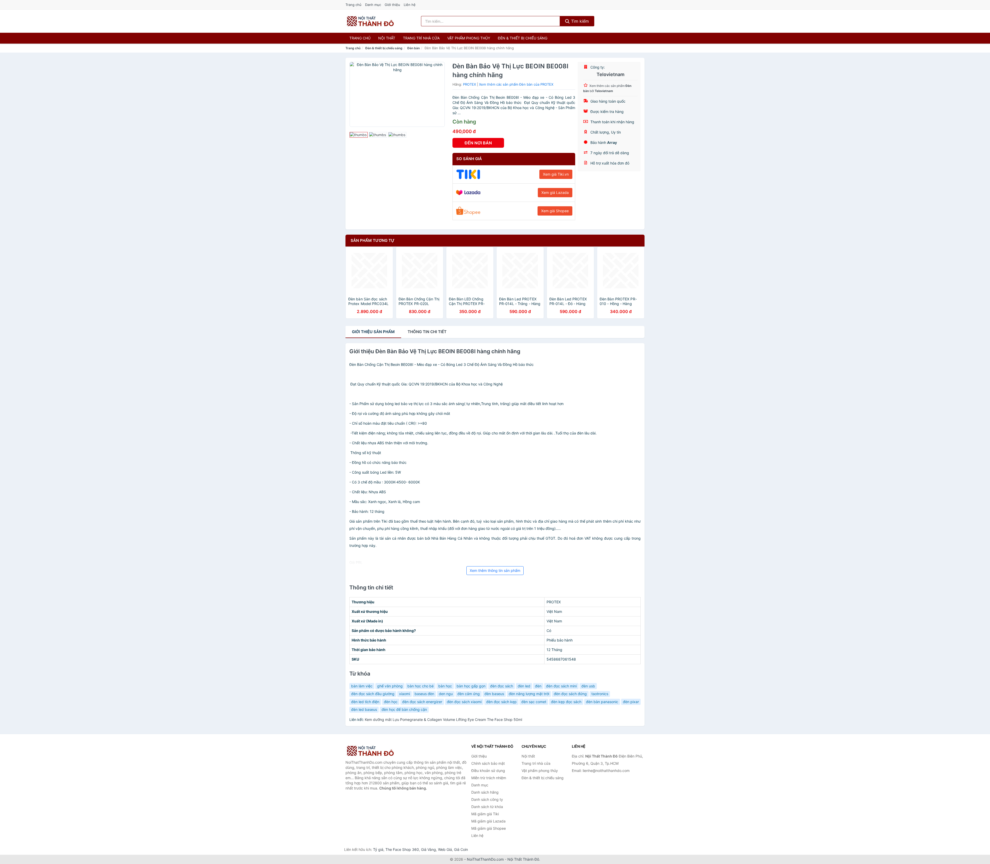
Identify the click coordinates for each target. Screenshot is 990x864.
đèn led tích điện (365, 702)
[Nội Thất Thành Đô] (371, 750)
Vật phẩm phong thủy (468, 38)
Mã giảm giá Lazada (488, 821)
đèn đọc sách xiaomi (464, 702)
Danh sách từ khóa (487, 806)
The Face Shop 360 (402, 849)
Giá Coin (461, 849)
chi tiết (427, 331)
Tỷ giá (378, 849)
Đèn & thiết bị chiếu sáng (522, 38)
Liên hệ (410, 5)
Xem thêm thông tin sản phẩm (495, 570)
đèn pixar (631, 702)
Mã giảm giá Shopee (488, 828)
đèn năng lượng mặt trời (529, 694)
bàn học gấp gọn (471, 686)
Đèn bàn (413, 48)
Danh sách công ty (487, 799)
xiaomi (404, 694)
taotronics (599, 694)
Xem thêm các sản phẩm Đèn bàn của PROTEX (516, 84)
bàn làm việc (362, 686)
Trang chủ (353, 5)
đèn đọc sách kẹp (501, 702)
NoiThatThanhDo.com (485, 859)
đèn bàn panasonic (602, 702)
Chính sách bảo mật (488, 763)
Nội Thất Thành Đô (523, 859)
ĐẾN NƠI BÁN (478, 142)
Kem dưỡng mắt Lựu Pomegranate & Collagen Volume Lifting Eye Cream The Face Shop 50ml (443, 719)
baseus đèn (424, 694)
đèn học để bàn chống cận (404, 709)
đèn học (391, 702)
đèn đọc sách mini (561, 686)
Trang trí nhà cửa (421, 38)
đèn (538, 686)
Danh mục (373, 5)
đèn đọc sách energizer (422, 702)
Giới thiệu (392, 5)
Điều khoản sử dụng (488, 770)
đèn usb (588, 686)
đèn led (524, 686)
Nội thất (386, 38)
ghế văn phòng (390, 686)
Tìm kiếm (579, 21)
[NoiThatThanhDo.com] (370, 21)
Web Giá (445, 849)
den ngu (446, 694)
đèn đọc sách (501, 686)
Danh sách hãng (485, 792)
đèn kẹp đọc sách (566, 702)
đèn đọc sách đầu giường (372, 694)
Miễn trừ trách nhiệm (488, 778)
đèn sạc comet (533, 702)
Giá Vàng (428, 849)
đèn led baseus (364, 709)
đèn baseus (494, 694)
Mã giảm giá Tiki (485, 814)
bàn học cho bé (420, 686)
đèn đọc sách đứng (570, 694)
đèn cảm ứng (468, 694)
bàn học (445, 686)
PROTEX (469, 84)
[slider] (359, 135)
